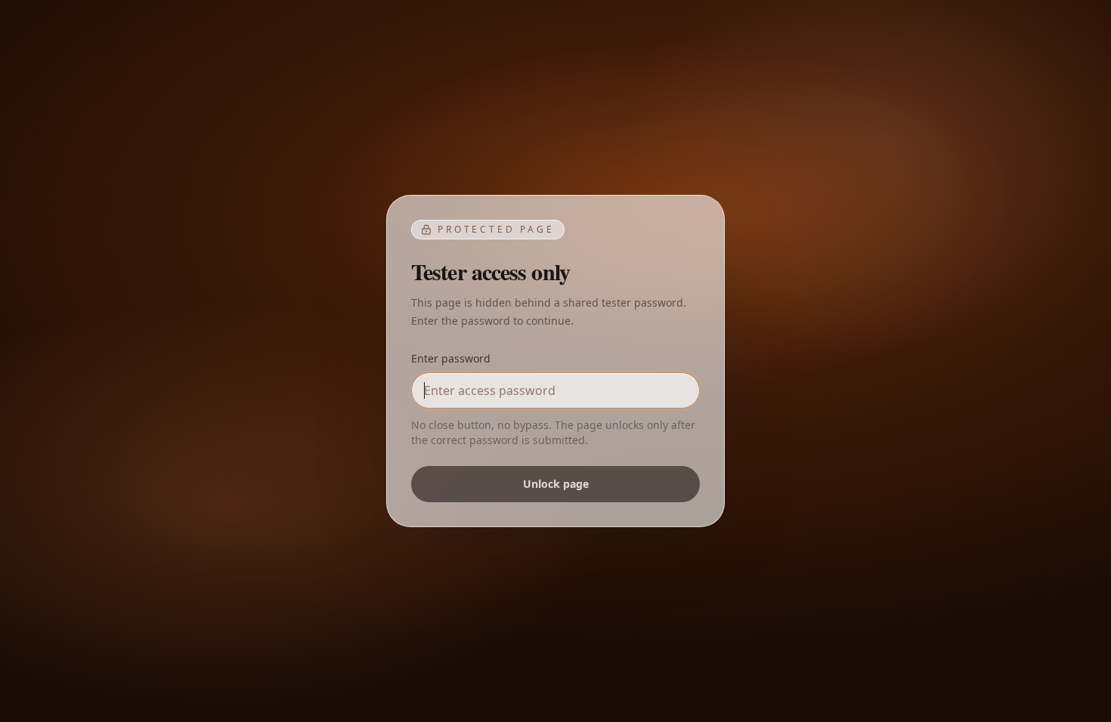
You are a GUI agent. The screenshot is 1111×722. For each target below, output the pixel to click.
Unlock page (556, 484)
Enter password (451, 358)
